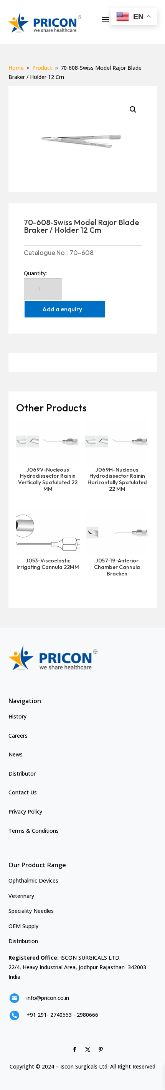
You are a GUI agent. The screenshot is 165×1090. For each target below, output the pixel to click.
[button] (133, 110)
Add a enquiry (62, 309)
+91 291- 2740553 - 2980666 (62, 1014)
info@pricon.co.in (47, 997)
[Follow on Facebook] (75, 1050)
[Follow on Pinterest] (101, 1050)
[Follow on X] (88, 1050)
